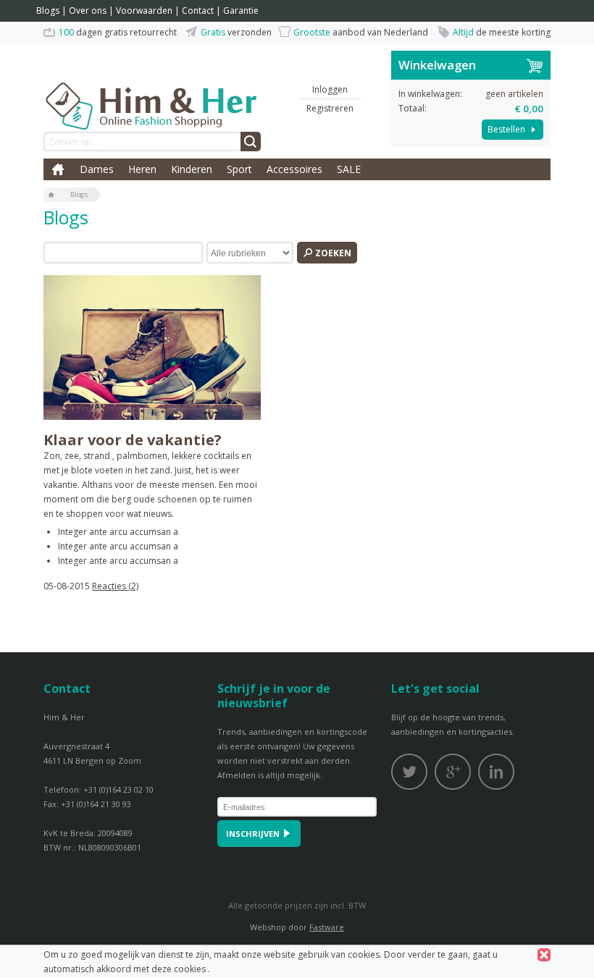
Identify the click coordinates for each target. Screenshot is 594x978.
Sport (239, 169)
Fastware (326, 927)
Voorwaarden (144, 10)
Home (57, 169)
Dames (97, 169)
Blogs (47, 10)
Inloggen (330, 89)
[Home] (51, 195)
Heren (142, 169)
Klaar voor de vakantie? (132, 440)
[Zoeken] (250, 141)
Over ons (87, 10)
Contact (198, 10)
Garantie (241, 10)
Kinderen (191, 169)
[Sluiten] (544, 954)
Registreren (330, 108)
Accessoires (294, 169)
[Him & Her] (152, 90)
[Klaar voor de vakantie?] (152, 347)
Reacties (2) (115, 586)
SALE (349, 169)
